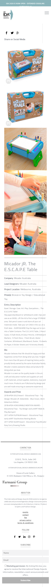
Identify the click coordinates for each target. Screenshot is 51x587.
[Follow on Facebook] (16, 537)
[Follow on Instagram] (30, 537)
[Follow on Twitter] (20, 537)
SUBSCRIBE (26, 544)
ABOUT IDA (25, 492)
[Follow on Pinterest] (35, 537)
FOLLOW (25, 529)
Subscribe (25, 580)
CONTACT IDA (25, 447)
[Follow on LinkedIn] (25, 537)
